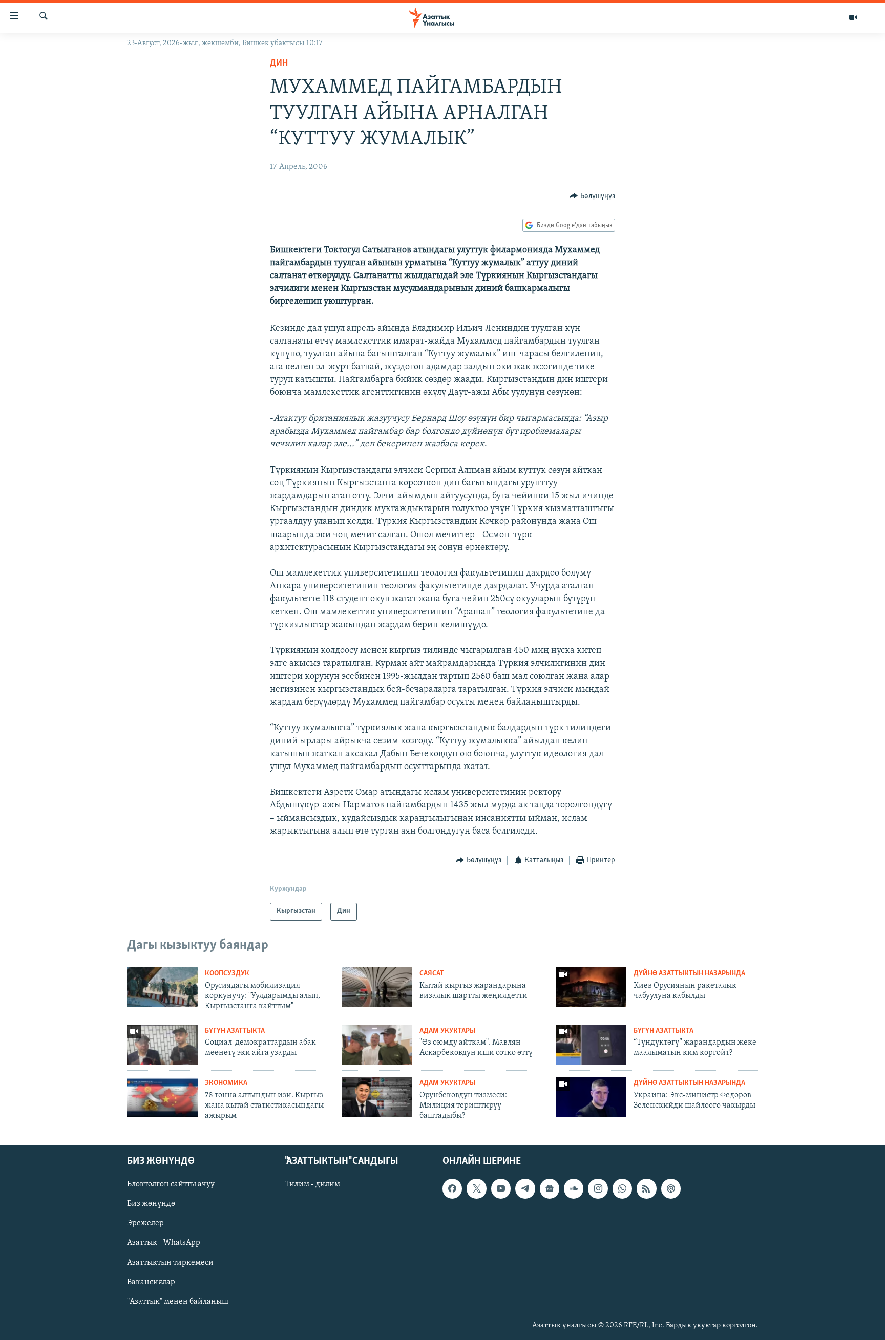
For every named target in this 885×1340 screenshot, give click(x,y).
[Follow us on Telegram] (525, 1188)
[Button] (592, 196)
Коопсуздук (227, 973)
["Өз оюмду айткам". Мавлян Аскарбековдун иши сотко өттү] (377, 1045)
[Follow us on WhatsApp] (622, 1188)
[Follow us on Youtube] (501, 1188)
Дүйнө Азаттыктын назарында (689, 973)
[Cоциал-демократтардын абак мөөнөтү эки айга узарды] (162, 1045)
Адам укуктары (447, 1031)
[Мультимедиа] (853, 17)
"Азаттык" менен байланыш (177, 1301)
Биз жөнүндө (151, 1204)
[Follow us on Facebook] (452, 1188)
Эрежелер (145, 1223)
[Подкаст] (671, 1188)
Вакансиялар (151, 1282)
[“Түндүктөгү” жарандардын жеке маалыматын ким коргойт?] (591, 1045)
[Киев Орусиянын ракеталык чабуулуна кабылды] (591, 987)
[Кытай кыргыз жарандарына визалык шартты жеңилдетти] (377, 987)
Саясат (431, 973)
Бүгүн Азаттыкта (235, 1031)
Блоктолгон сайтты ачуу (171, 1184)
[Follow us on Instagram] (597, 1188)
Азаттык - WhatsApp (163, 1243)
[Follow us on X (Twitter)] (476, 1188)
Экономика (226, 1083)
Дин (279, 63)
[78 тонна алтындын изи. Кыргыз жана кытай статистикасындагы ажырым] (162, 1097)
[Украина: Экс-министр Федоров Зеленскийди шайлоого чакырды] (591, 1097)
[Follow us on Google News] (549, 1188)
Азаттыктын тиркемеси (170, 1262)
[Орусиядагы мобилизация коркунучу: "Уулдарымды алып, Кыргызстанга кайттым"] (162, 987)
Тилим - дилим (312, 1184)
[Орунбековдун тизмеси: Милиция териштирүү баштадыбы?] (377, 1097)
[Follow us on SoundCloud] (573, 1188)
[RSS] (646, 1188)
